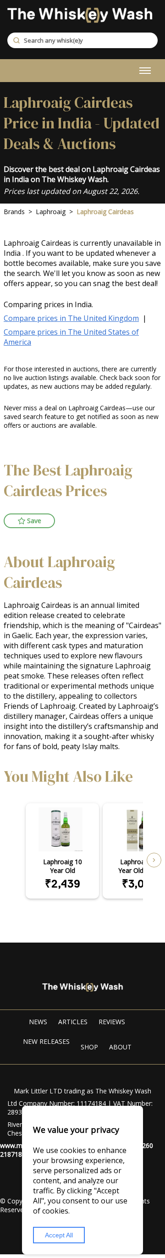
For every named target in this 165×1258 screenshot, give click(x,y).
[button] (29, 520)
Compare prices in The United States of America (71, 337)
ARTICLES (73, 1021)
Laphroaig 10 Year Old (62, 866)
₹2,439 (62, 883)
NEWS (38, 1021)
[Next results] (154, 860)
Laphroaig (51, 211)
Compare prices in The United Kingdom (71, 318)
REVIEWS (112, 1021)
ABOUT (120, 1047)
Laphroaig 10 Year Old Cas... (139, 866)
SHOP (89, 1047)
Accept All (59, 1235)
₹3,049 (139, 883)
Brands (14, 211)
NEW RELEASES (46, 1041)
